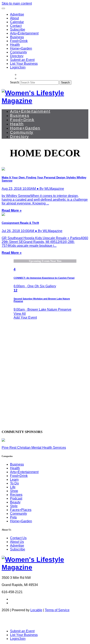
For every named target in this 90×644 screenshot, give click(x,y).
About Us (17, 542)
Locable (36, 610)
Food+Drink (19, 41)
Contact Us (18, 538)
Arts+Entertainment (24, 33)
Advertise (17, 14)
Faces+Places (20, 510)
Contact (16, 26)
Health (15, 44)
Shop (14, 491)
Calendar (17, 22)
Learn (14, 479)
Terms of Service (57, 610)
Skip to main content (17, 3)
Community (18, 52)
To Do (14, 483)
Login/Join (18, 67)
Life (12, 487)
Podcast (16, 498)
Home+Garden (21, 48)
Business (17, 37)
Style (14, 506)
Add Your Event (25, 317)
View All (20, 313)
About (14, 18)
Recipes (16, 494)
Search (14, 82)
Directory (16, 56)
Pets (13, 517)
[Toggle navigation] (3, 8)
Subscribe (17, 29)
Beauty (15, 502)
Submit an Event (22, 60)
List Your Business (24, 63)
